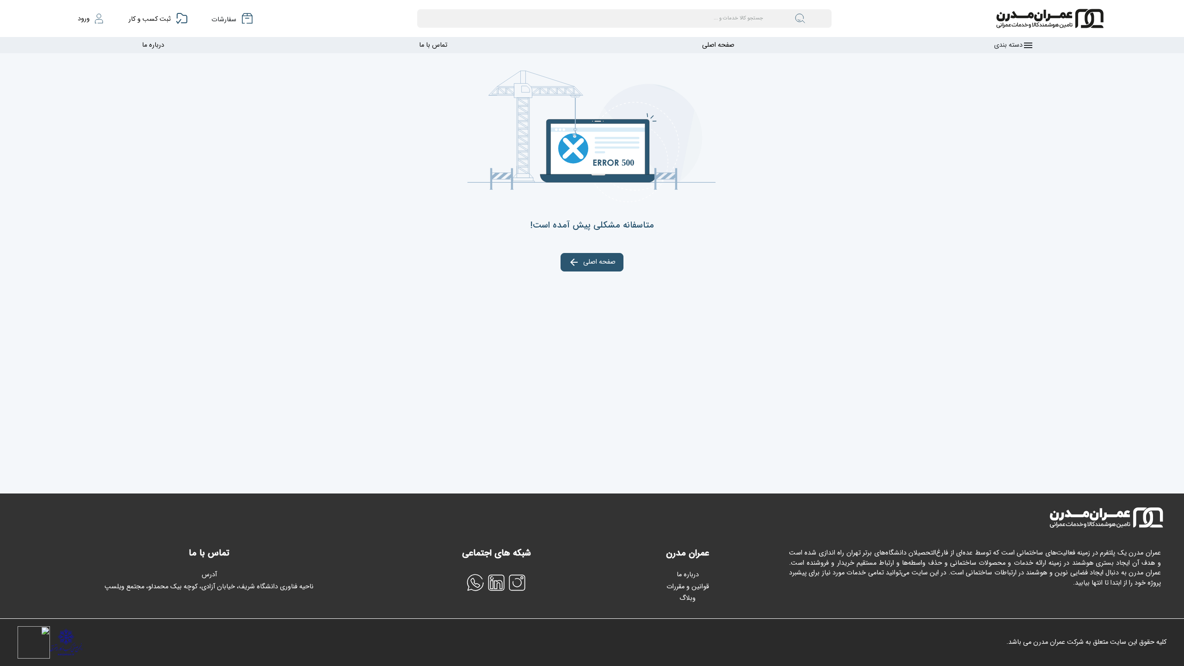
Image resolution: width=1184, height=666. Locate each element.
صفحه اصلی (718, 45)
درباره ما (153, 45)
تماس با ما (433, 45)
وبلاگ (687, 598)
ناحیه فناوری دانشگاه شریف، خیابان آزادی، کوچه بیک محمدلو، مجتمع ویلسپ (209, 587)
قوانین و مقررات (687, 586)
